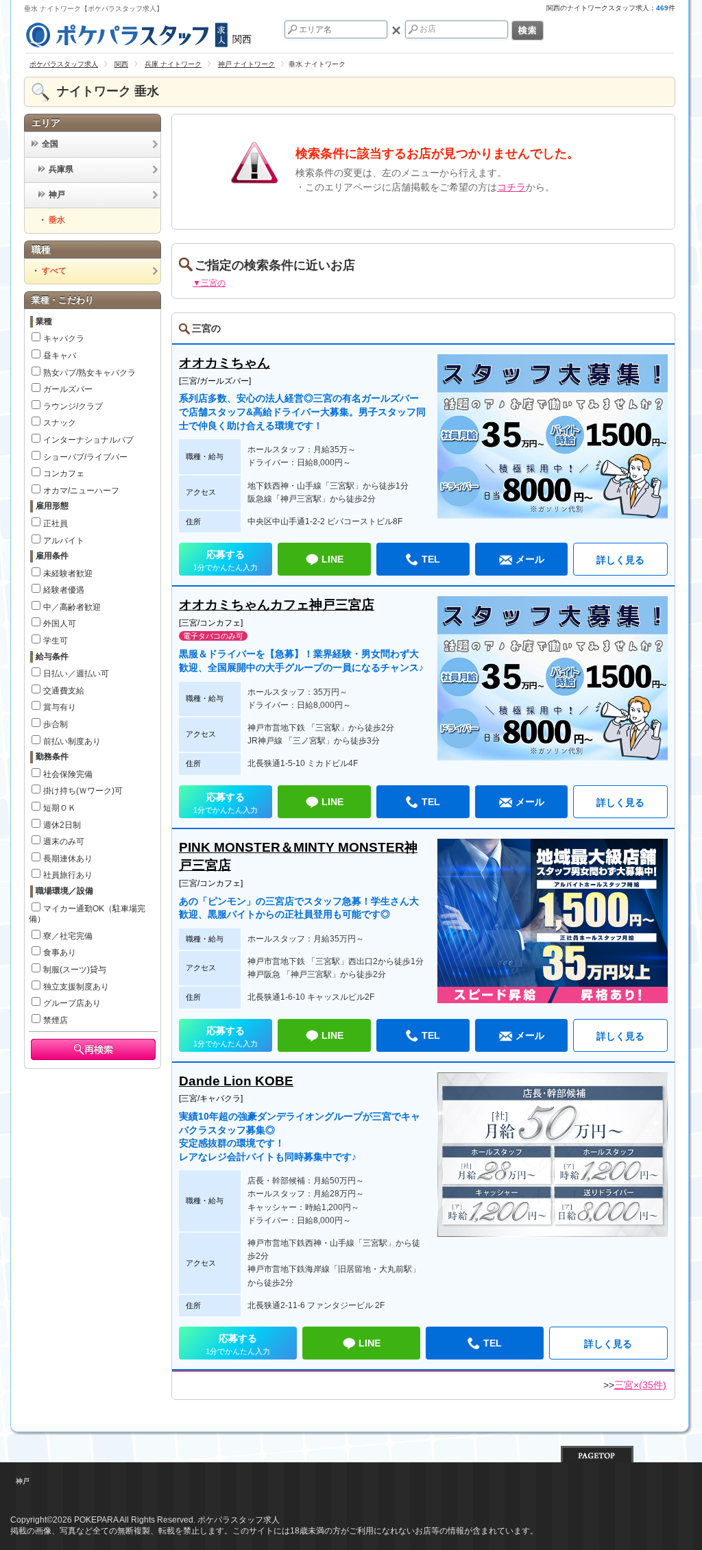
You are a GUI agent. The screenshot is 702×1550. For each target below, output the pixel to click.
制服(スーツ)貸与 (74, 969)
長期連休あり (68, 858)
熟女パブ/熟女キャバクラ (89, 373)
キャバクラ (63, 338)
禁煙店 (55, 1020)
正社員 (55, 523)
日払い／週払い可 (76, 673)
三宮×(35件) (640, 1384)
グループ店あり (72, 1003)
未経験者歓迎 (68, 573)
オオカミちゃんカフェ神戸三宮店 (276, 605)
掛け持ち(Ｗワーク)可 (83, 791)
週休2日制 (62, 825)
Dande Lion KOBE (236, 1081)
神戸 (57, 194)
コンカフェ (63, 473)
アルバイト (63, 540)
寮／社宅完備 (68, 936)
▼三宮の (209, 283)
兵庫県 (61, 169)
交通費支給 (63, 691)
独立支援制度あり (76, 987)
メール (530, 559)
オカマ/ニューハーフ (81, 490)
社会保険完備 (68, 774)
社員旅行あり (68, 875)
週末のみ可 (63, 841)
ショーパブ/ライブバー (85, 457)
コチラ (511, 187)
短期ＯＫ (59, 808)
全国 (50, 144)
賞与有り (59, 707)
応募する (225, 560)
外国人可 (59, 623)
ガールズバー (68, 389)
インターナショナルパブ (88, 440)
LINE (332, 559)
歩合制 (55, 724)
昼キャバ (59, 355)
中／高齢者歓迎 (72, 607)
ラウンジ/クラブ (73, 406)
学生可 (55, 640)
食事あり (59, 952)
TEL (431, 559)
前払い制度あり (72, 741)
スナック (59, 423)
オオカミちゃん (224, 363)
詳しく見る (620, 559)
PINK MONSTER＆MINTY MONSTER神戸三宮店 (298, 856)
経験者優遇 (63, 590)
